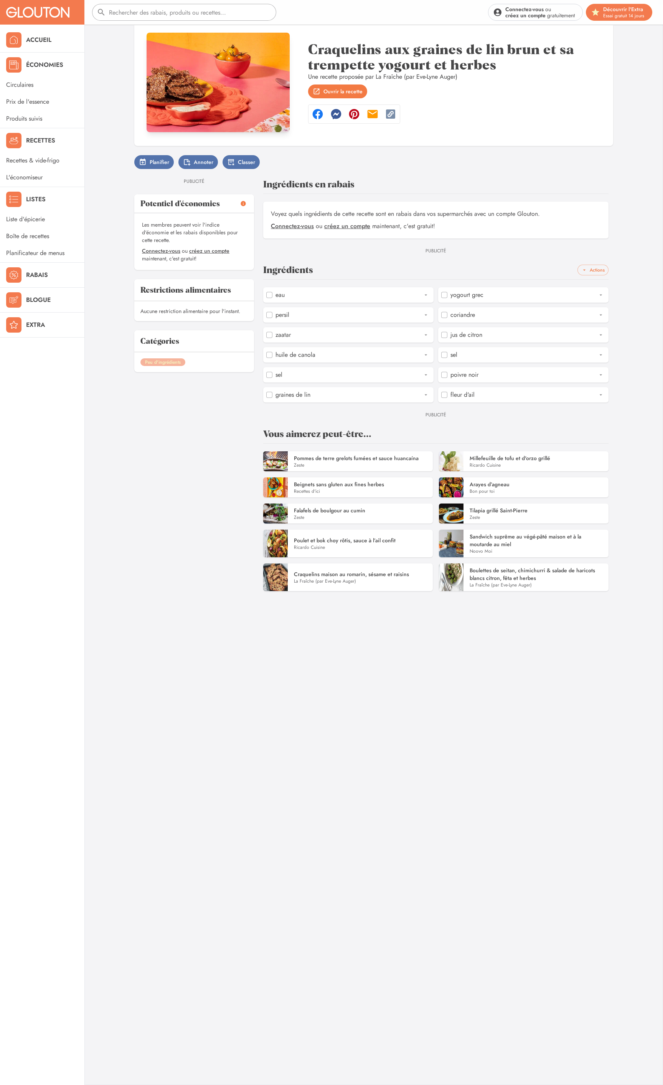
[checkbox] (269, 295)
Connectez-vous (161, 251)
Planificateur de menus (35, 252)
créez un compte (209, 251)
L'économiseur (24, 177)
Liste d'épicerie (25, 219)
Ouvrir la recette (343, 91)
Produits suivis (24, 118)
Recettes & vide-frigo (32, 160)
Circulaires (19, 84)
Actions (597, 270)
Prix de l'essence (27, 101)
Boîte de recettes (27, 236)
